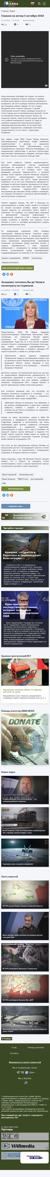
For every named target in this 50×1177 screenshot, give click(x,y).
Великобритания (26, 474)
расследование (37, 479)
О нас (14, 1047)
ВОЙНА (26, 258)
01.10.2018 (10, 20)
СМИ (4, 483)
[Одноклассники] (11, 274)
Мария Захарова (8, 479)
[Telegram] (7, 274)
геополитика (37, 258)
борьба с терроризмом (11, 258)
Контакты (14, 1053)
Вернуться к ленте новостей (25, 1062)
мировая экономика (10, 262)
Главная (4, 11)
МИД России (23, 479)
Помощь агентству (36, 1047)
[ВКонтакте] (3, 274)
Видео (12, 11)
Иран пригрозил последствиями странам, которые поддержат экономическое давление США (21, 610)
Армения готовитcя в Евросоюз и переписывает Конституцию (22, 555)
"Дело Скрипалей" (9, 474)
